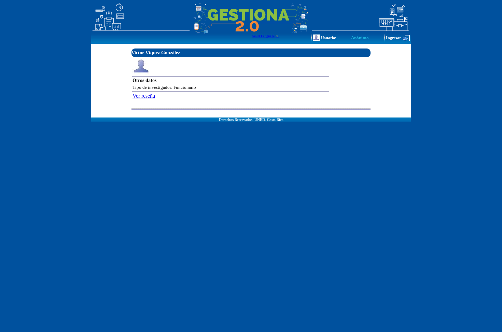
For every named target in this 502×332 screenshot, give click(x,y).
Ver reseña (144, 96)
